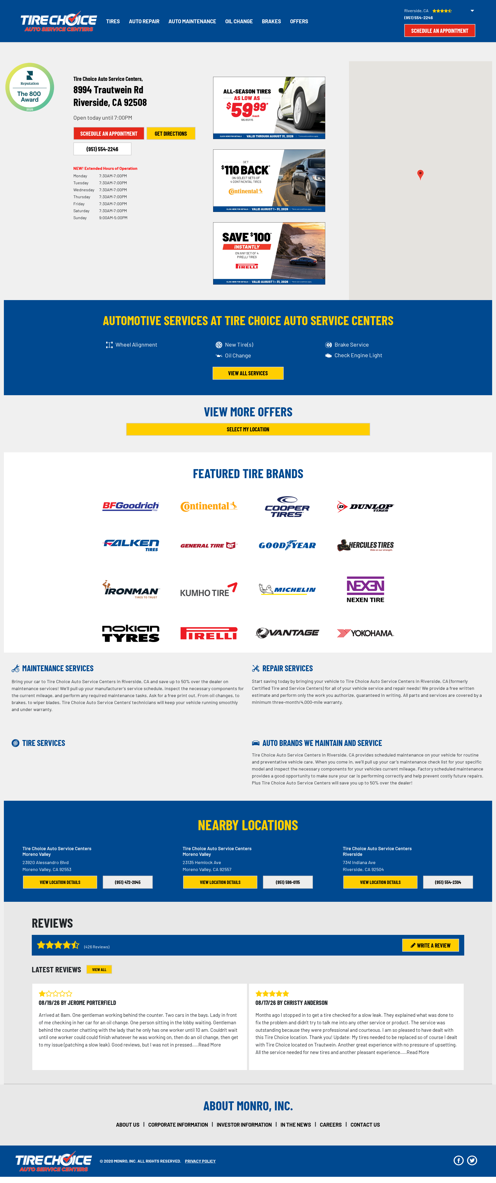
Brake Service (352, 344)
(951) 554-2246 (418, 17)
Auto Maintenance (192, 21)
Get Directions (171, 133)
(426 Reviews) (96, 946)
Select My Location (248, 429)
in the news (296, 1124)
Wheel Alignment (136, 344)
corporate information (178, 1124)
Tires (113, 21)
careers (331, 1124)
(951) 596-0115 (288, 882)
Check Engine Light (358, 355)
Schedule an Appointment (439, 30)
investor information (244, 1124)
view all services (248, 373)
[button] (420, 175)
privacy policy (200, 1160)
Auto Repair (144, 21)
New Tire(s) (239, 344)
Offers (299, 21)
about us (128, 1124)
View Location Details (60, 882)
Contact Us (365, 1124)
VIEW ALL (99, 969)
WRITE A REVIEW (434, 945)
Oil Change (239, 21)
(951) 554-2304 (448, 882)
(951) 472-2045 (128, 882)
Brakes (271, 21)
